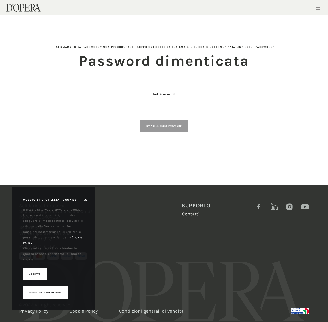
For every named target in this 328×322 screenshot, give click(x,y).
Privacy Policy (33, 311)
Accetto (35, 274)
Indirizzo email (164, 94)
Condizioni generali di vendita (151, 311)
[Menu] (318, 8)
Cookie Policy (83, 311)
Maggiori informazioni (45, 292)
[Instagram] (289, 207)
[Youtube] (305, 207)
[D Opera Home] (23, 7)
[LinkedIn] (274, 207)
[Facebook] (259, 207)
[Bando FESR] (300, 311)
